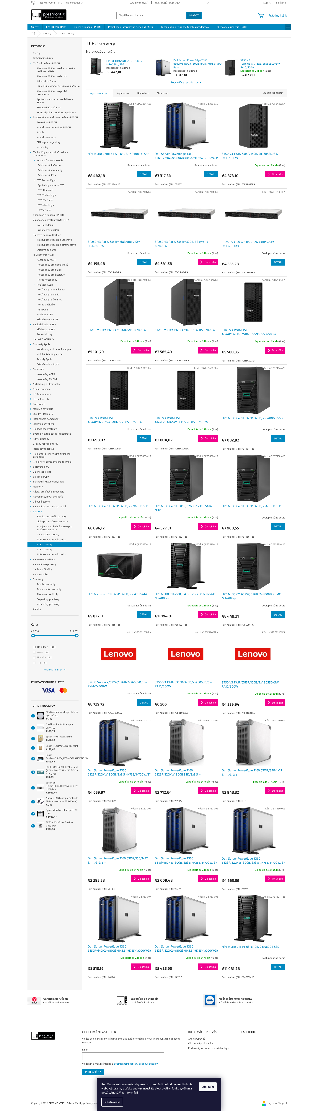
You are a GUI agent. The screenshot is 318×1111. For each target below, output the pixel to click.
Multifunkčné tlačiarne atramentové (56, 245)
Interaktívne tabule (43, 449)
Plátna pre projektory (49, 142)
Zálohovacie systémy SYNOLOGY (51, 220)
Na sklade (45, 647)
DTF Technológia (46, 180)
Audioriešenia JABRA (44, 324)
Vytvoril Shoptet (278, 1103)
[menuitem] (34, 27)
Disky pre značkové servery (52, 521)
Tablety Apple (44, 359)
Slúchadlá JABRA (46, 329)
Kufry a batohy (41, 439)
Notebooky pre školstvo (51, 275)
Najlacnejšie (123, 93)
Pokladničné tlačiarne (49, 107)
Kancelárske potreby (44, 564)
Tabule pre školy (46, 584)
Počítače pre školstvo (50, 300)
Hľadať (194, 15)
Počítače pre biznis (48, 295)
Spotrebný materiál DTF (51, 185)
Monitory (38, 487)
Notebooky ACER (46, 260)
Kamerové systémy (44, 559)
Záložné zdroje (41, 502)
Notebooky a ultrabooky (46, 384)
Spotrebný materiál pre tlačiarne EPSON (55, 101)
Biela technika (40, 574)
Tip (41, 663)
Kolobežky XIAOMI (47, 379)
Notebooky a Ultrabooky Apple (54, 349)
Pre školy (38, 579)
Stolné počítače (42, 389)
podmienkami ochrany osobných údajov (136, 1064)
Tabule (40, 132)
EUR (265, 3)
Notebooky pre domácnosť (53, 265)
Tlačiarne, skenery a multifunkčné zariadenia (52, 455)
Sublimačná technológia (50, 160)
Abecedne (162, 93)
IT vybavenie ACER (43, 255)
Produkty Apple (41, 344)
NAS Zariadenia (45, 225)
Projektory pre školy (48, 599)
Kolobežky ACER (46, 374)
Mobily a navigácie (43, 409)
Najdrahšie (143, 93)
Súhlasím (208, 1087)
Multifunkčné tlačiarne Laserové (54, 240)
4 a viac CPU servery (48, 534)
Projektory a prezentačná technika (52, 462)
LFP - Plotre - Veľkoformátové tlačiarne (58, 86)
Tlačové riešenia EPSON (46, 63)
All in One (43, 310)
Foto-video (39, 404)
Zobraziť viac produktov (184, 82)
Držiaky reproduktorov (45, 444)
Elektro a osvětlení (43, 424)
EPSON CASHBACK (43, 58)
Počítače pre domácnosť (51, 290)
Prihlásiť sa (93, 1072)
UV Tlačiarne (44, 210)
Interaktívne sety (46, 137)
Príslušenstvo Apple (48, 364)
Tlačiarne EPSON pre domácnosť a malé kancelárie (56, 70)
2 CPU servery (44, 550)
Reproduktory (44, 334)
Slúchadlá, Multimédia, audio (48, 482)
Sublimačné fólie (47, 175)
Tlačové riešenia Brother (47, 235)
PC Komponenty (42, 394)
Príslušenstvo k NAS (48, 230)
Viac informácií (128, 1093)
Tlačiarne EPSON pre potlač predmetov (52, 93)
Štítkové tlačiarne (46, 81)
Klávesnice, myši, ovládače (48, 497)
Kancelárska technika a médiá (49, 506)
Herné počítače (46, 305)
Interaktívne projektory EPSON (54, 127)
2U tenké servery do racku (51, 539)
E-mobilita (38, 369)
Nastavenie (112, 1102)
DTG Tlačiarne (45, 200)
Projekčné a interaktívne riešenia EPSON (55, 117)
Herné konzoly (41, 399)
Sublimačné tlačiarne (49, 165)
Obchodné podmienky (167, 3)
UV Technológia (45, 205)
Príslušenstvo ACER (47, 319)
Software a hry (41, 467)
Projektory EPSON (47, 122)
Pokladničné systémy (45, 429)
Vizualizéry (43, 147)
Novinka (43, 657)
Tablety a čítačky (42, 569)
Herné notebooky (47, 280)
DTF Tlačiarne (45, 190)
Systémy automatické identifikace (52, 434)
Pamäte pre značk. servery (51, 516)
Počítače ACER (45, 285)
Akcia (42, 652)
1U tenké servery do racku (51, 554)
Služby (36, 53)
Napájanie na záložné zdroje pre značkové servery (54, 528)
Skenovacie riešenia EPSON (48, 215)
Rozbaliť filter (53, 670)
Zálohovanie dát (42, 472)
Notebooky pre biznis (50, 270)
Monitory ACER (45, 314)
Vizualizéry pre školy (48, 604)
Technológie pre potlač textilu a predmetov (50, 153)
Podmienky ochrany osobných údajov (209, 1048)
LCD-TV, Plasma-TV (43, 414)
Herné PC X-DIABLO (43, 339)
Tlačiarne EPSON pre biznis (52, 76)
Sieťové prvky (41, 477)
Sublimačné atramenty (50, 170)
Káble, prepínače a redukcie (48, 492)
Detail (144, 174)
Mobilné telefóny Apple (50, 354)
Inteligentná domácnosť (46, 419)
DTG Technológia (46, 195)
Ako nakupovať (139, 3)
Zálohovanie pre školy (49, 589)
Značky (37, 609)
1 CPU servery (44, 544)
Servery (37, 511)
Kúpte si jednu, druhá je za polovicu (56, 112)
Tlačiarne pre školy (47, 594)
